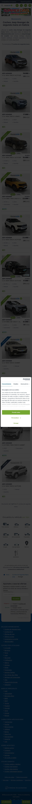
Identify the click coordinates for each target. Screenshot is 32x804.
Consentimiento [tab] (6, 384)
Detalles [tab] (16, 384)
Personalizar (15, 417)
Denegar (16, 423)
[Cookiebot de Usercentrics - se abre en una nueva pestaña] (23, 379)
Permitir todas (16, 412)
